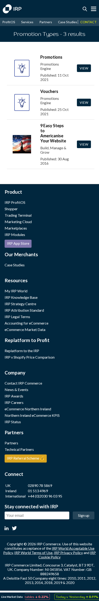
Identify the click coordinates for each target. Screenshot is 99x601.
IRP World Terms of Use (33, 552)
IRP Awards (14, 396)
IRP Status (13, 422)
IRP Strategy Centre (20, 304)
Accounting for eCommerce (26, 323)
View (84, 68)
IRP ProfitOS (15, 202)
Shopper (11, 209)
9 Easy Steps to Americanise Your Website (53, 133)
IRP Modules (15, 234)
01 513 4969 (38, 491)
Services (27, 22)
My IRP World (16, 291)
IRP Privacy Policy (68, 552)
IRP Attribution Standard (24, 310)
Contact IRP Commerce (23, 383)
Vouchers (49, 91)
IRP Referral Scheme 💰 (25, 458)
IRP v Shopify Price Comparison (30, 357)
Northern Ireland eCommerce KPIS (32, 415)
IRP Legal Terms (17, 316)
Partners (45, 22)
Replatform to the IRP (22, 350)
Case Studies (67, 22)
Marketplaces (16, 228)
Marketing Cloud (18, 221)
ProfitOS (8, 22)
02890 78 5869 (40, 485)
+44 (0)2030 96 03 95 (45, 496)
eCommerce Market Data (25, 329)
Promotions (51, 57)
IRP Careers (14, 402)
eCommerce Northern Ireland (28, 409)
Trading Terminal (18, 215)
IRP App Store (18, 243)
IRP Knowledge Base (21, 297)
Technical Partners (19, 449)
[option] (74, 597)
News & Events (16, 389)
